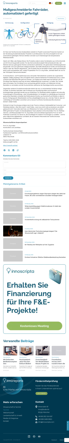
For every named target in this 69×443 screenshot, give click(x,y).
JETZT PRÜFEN (41, 393)
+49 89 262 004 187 (45, 416)
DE (52, 3)
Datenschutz (63, 440)
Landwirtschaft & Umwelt (12, 415)
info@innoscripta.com (46, 422)
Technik (6, 410)
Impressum (54, 440)
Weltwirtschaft (8, 413)
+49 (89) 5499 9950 (45, 419)
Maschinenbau (61, 18)
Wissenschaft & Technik (12, 407)
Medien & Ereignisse (10, 418)
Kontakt (59, 3)
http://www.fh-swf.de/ (10, 145)
